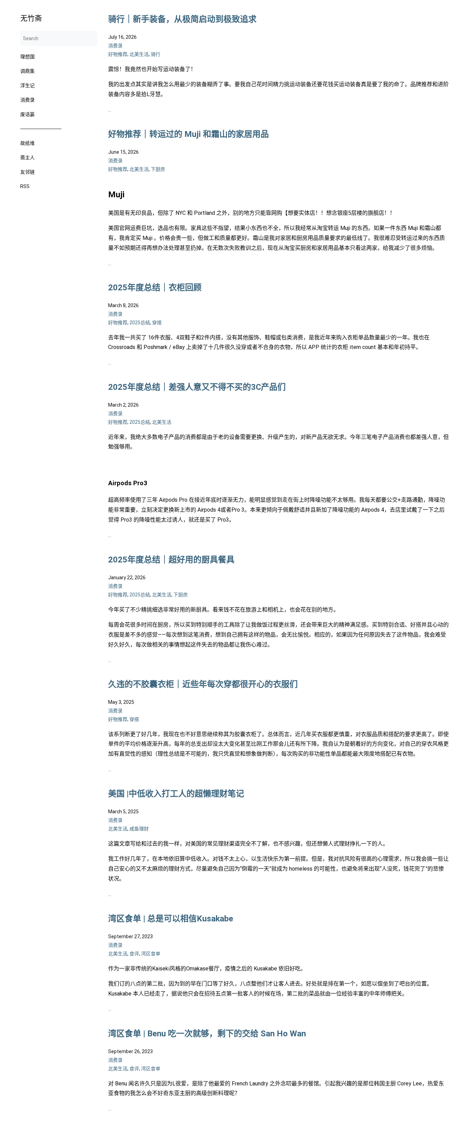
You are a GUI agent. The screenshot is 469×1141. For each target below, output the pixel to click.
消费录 (27, 100)
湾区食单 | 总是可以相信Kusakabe (170, 918)
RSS (25, 186)
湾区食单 (150, 953)
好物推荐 (117, 54)
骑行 (155, 54)
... (109, 109)
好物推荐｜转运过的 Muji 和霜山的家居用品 (188, 134)
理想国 (27, 56)
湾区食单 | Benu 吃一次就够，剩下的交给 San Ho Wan (207, 1033)
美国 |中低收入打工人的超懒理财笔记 (176, 794)
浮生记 (27, 85)
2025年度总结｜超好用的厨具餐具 (171, 559)
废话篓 (27, 114)
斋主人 (27, 157)
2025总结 (139, 323)
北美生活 (139, 54)
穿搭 (157, 323)
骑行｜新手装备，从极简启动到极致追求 (182, 19)
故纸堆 (27, 143)
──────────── (40, 128)
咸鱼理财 (139, 829)
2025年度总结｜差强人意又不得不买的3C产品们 (197, 387)
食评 (134, 953)
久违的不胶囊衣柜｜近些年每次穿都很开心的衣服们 (203, 684)
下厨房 (158, 169)
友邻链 (27, 172)
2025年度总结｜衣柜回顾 (155, 287)
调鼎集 (27, 71)
